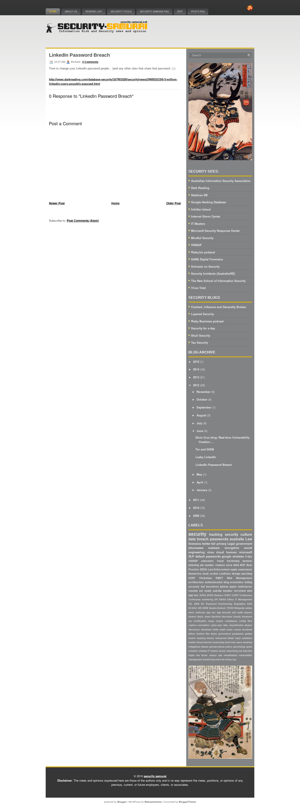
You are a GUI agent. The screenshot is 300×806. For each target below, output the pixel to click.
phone (221, 646)
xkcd (229, 565)
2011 (196, 500)
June (200, 431)
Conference (246, 595)
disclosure (194, 629)
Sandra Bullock (217, 608)
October (202, 399)
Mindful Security (202, 238)
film (208, 633)
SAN (249, 603)
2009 (196, 516)
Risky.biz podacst (203, 252)
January (202, 490)
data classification (233, 625)
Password (211, 603)
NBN (196, 603)
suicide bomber (223, 591)
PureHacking (225, 603)
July (199, 423)
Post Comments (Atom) (83, 220)
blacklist (216, 616)
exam (230, 629)
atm (234, 612)
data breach (198, 538)
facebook (247, 629)
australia (237, 538)
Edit (180, 11)
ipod (227, 642)
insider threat (195, 642)
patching (246, 573)
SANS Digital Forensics (207, 259)
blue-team (227, 616)
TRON (230, 608)
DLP (191, 556)
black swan (203, 616)
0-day (248, 556)
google (226, 556)
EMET (219, 578)
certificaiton (199, 621)
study (207, 591)
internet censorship (213, 642)
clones (219, 621)
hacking (215, 534)
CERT (191, 578)
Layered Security (202, 314)
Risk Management (239, 578)
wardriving (208, 659)
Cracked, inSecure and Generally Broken (218, 307)
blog (226, 582)
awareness (245, 569)
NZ (202, 603)
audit (240, 612)
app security (224, 612)
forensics (194, 543)
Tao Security (199, 342)
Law (248, 538)
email (223, 629)
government (244, 543)
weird (218, 659)
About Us (71, 11)
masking (247, 642)
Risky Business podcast (207, 321)
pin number (207, 565)
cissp (211, 621)
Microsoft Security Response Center (215, 231)
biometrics (195, 573)
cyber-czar (216, 625)
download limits (209, 629)
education (207, 561)
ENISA (222, 599)
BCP (242, 565)
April (200, 482)
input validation (243, 638)
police (229, 646)
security (197, 534)
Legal (231, 543)
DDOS (203, 569)
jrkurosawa (195, 548)
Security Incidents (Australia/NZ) (213, 273)
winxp (228, 659)
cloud (220, 552)
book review (210, 573)
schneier (193, 650)
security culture (238, 534)
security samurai (155, 776)
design (236, 573)
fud (203, 586)
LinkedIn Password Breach (79, 55)
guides (248, 633)
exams (237, 629)
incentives (212, 586)
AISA (236, 565)
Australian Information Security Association (221, 181)
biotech (192, 616)
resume (193, 591)
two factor (202, 655)
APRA (202, 595)
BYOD (210, 595)
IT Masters (198, 223)
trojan (191, 655)
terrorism (240, 591)
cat (190, 621)
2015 (196, 361)
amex (191, 612)
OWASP (196, 245)
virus (210, 552)
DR (216, 599)
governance (224, 633)
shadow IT (204, 650)
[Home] (97, 32)
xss (234, 659)
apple (234, 569)
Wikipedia (239, 608)
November (203, 392)
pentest (247, 561)
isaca (239, 642)
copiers (192, 625)
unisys (213, 655)
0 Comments (90, 62)
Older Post (173, 203)
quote (249, 646)
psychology (239, 646)
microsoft (245, 552)
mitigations (194, 646)
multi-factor (245, 586)
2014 (196, 369)
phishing (193, 565)
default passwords (208, 556)
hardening (233, 561)
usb (220, 655)
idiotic (231, 638)
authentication (214, 582)
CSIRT (235, 595)
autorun (248, 612)
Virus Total (198, 288)
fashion (200, 633)
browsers (247, 616)
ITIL (190, 603)
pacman (213, 646)
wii (223, 659)
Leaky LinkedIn (205, 457)
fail (213, 543)
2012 (196, 385)
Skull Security (200, 335)
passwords (219, 538)
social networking (228, 650)
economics (237, 582)
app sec (211, 612)
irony (233, 642)
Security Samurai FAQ (154, 11)
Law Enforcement (219, 569)
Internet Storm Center (205, 216)
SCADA (192, 608)
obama (204, 646)
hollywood (220, 638)
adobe (249, 608)
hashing (201, 638)
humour (231, 552)
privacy (221, 543)
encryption (232, 548)
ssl (201, 591)
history (210, 638)
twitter (206, 543)
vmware (220, 565)
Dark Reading (200, 188)
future (214, 633)
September (204, 407)
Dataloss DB (199, 195)
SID (200, 608)
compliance (231, 621)
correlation (203, 625)
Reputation (240, 603)
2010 (196, 508)
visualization (230, 655)
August (201, 415)
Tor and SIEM (204, 449)
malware (214, 548)
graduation (238, 633)
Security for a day (203, 328)
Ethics (230, 599)
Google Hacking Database (208, 202)
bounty (237, 616)
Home (52, 11)
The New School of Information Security (218, 281)
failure (191, 633)
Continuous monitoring (200, 599)
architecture (196, 582)
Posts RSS (198, 11)
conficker (225, 573)
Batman (218, 595)
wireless (238, 556)
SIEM (205, 608)
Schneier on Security (205, 266)
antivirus (200, 612)
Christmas (205, 578)
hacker (192, 638)
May (199, 474)
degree (248, 625)
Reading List (93, 11)
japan (233, 586)
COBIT (227, 595)
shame (214, 650)
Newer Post (57, 203)
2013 (196, 377)
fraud (220, 561)
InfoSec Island (201, 209)
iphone (224, 586)
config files (245, 621)
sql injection (245, 650)
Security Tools (121, 11)
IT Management (243, 599)
